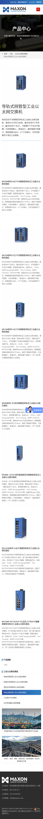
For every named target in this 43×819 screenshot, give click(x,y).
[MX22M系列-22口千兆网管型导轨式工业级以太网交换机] (21, 236)
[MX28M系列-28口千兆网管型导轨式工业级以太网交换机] (21, 162)
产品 (11, 54)
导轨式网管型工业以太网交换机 (15, 692)
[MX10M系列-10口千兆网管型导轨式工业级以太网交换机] (21, 309)
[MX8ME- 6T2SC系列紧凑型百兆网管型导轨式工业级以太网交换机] (21, 455)
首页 (5, 54)
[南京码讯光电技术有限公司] (14, 9)
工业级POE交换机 (10, 698)
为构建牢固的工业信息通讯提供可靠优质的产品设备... (21, 731)
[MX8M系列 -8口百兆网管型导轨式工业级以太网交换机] (21, 383)
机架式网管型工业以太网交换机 (15, 677)
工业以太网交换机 (21, 54)
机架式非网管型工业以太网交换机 (16, 682)
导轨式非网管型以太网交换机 (14, 687)
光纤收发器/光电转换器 (12, 703)
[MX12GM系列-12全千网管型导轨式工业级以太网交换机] (21, 527)
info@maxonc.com (16, 798)
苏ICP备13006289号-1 (25, 811)
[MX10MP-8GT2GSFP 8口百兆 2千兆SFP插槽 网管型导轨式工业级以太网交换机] (21, 601)
